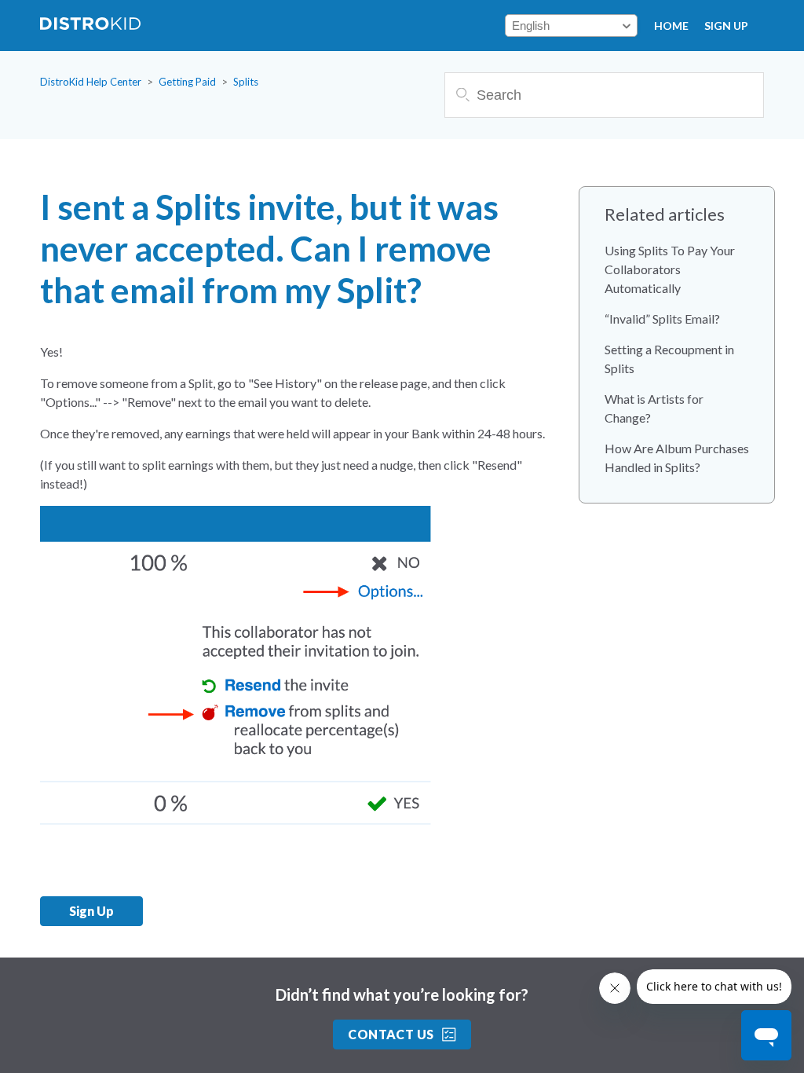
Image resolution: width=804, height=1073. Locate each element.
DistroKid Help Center (90, 81)
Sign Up (726, 25)
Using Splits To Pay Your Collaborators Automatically (670, 269)
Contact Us (391, 1034)
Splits (245, 81)
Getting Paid (187, 81)
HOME (671, 25)
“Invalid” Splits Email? (662, 318)
